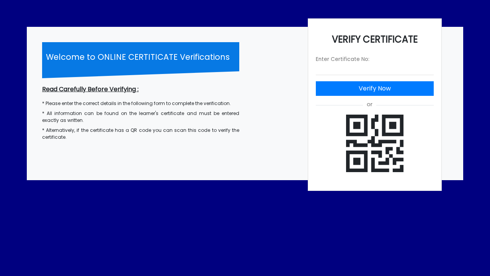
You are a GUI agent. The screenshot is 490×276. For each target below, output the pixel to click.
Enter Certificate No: (342, 59)
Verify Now (375, 88)
